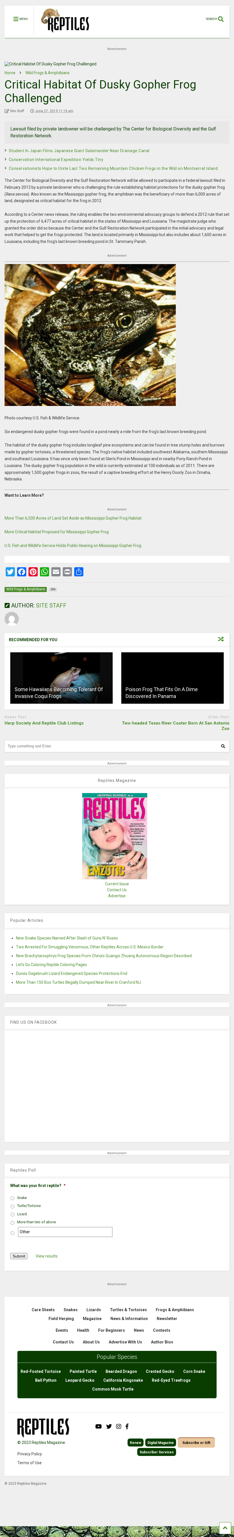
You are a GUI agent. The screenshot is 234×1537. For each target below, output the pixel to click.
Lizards (93, 1309)
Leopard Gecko (79, 1380)
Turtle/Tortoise (29, 1206)
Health (83, 1330)
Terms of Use (29, 1462)
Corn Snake (194, 1371)
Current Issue (117, 884)
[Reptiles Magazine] (63, 35)
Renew (135, 1443)
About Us (91, 1342)
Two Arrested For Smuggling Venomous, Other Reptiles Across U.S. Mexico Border (90, 947)
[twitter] (109, 1426)
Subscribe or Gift (196, 1443)
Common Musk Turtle (113, 1389)
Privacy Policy (29, 1454)
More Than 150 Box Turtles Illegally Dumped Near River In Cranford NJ (78, 982)
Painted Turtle (83, 1371)
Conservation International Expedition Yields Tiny (56, 159)
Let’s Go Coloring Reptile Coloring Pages (51, 964)
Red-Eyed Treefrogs (171, 1380)
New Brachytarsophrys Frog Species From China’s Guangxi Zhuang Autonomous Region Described (104, 955)
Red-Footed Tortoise (41, 1371)
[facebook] (127, 1426)
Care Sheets (43, 1309)
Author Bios (162, 1342)
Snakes (71, 1309)
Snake (22, 1198)
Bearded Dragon (121, 1371)
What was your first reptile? (38, 1185)
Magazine (92, 1318)
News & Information (129, 1318)
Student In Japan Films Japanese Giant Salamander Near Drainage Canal (79, 150)
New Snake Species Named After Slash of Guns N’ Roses (67, 938)
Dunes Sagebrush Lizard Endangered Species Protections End (71, 973)
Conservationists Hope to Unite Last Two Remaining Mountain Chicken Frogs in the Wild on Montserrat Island (113, 168)
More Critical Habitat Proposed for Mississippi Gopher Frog (57, 532)
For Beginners (111, 1330)
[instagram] (118, 1426)
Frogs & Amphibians (175, 1309)
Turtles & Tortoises (128, 1309)
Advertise (117, 896)
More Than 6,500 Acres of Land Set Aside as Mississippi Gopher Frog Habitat (73, 518)
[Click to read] (61, 678)
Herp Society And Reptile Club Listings (44, 723)
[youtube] (98, 1426)
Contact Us (117, 890)
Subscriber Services (157, 1452)
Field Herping (61, 1318)
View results (47, 1256)
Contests (161, 1330)
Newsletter (167, 1318)
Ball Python (46, 1380)
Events (62, 1330)
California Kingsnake (123, 1380)
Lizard (22, 1214)
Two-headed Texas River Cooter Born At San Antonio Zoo (175, 726)
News (139, 1330)
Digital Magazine (161, 1443)
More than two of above (36, 1222)
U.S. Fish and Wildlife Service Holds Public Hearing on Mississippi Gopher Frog (73, 545)
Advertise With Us (125, 1342)
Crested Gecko (160, 1371)
